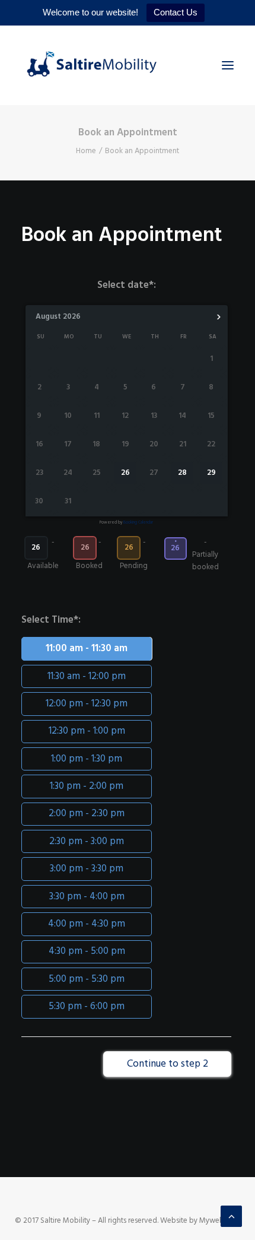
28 (182, 473)
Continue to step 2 (167, 1064)
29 (211, 473)
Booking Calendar (138, 522)
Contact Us (175, 12)
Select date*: (126, 285)
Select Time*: (51, 620)
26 (125, 473)
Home (86, 151)
